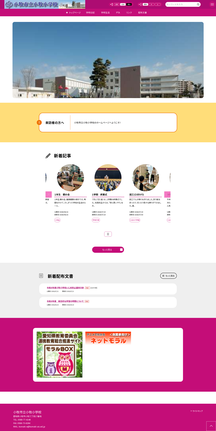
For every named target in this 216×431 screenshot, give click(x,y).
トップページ (75, 12)
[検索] (198, 4)
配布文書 (142, 12)
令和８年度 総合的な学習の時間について (65, 301)
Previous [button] (49, 194)
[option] (108, 60)
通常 (116, 4)
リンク (129, 12)
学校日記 (90, 12)
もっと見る (107, 249)
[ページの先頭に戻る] (211, 426)
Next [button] (167, 194)
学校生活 (105, 12)
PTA (118, 12)
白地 (123, 4)
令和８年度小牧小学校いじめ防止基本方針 (65, 287)
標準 (145, 4)
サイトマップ (197, 410)
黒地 (129, 4)
